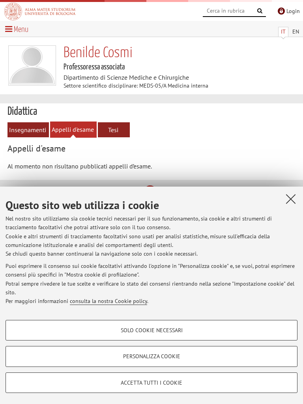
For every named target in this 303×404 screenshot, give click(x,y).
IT (283, 31)
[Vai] (260, 11)
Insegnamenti (27, 130)
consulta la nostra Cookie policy (108, 301)
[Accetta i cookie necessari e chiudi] (290, 199)
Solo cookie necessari (152, 330)
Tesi (113, 130)
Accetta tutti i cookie (151, 382)
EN (295, 31)
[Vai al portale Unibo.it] (40, 11)
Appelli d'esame (73, 129)
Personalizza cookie (151, 356)
